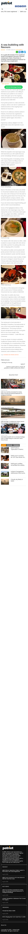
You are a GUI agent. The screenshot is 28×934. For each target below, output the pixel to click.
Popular (9, 445)
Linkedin (22, 7)
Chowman (5, 354)
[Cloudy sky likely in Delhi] (13, 401)
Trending (16, 445)
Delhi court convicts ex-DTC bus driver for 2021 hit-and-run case (18, 456)
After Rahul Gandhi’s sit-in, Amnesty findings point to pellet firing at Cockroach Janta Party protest (13, 438)
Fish (9, 354)
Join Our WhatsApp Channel (13, 87)
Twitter (17, 7)
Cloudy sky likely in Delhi (7, 407)
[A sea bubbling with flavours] (13, 73)
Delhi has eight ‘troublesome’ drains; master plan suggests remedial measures (12, 422)
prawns (12, 354)
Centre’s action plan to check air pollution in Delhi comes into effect (14, 367)
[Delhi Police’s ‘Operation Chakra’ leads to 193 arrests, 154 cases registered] (5, 450)
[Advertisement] (14, 28)
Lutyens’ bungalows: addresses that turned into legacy (18, 472)
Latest (4, 445)
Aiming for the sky (7, 362)
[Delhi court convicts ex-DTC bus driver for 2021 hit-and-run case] (5, 458)
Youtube (24, 7)
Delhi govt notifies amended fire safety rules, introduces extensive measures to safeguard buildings (11, 393)
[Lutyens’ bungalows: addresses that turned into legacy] (5, 474)
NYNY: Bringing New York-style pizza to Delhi (13, 917)
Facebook (20, 7)
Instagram (15, 7)
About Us (3, 925)
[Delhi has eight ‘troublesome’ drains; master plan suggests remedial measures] (13, 413)
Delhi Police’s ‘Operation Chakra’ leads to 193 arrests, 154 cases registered (17, 448)
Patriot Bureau (18, 49)
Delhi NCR (3, 49)
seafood (17, 354)
